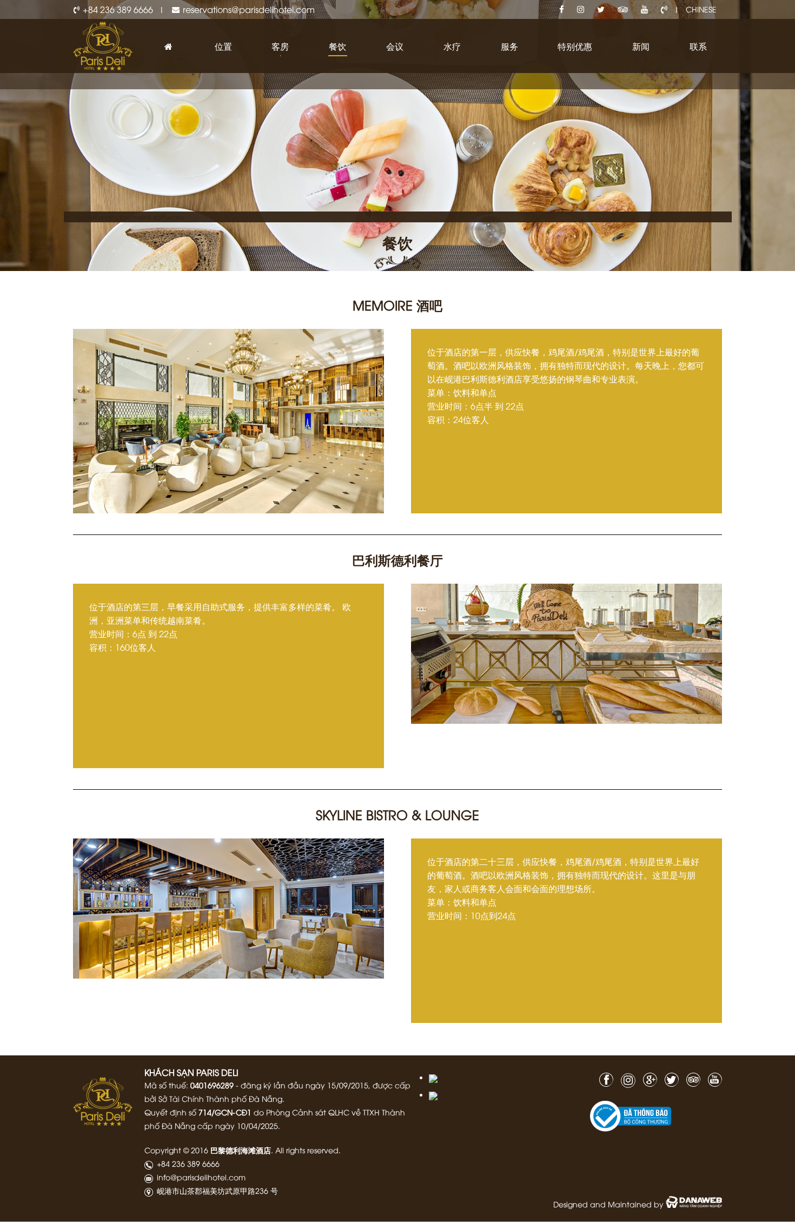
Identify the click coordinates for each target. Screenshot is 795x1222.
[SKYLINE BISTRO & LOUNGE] (228, 908)
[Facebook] (561, 9)
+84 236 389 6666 (118, 9)
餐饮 (397, 242)
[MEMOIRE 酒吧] (228, 420)
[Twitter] (601, 9)
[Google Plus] (647, 1078)
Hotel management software (130, 217)
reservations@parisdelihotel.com (249, 9)
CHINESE (701, 9)
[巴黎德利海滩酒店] (102, 44)
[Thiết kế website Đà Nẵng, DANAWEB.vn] (694, 1204)
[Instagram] (580, 9)
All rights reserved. (308, 1150)
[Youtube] (644, 9)
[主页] (169, 46)
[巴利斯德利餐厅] (566, 653)
